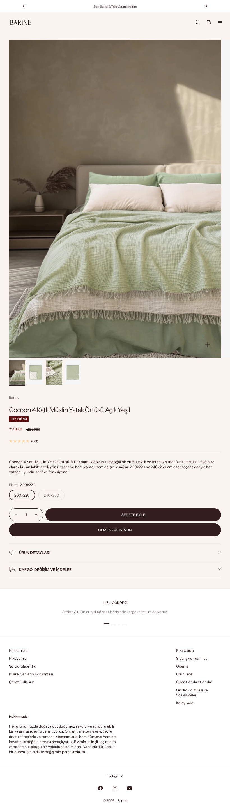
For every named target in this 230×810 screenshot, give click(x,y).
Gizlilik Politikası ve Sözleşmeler (192, 692)
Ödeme (182, 666)
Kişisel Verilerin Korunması (31, 674)
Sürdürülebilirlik (22, 666)
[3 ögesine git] (54, 372)
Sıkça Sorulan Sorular (194, 682)
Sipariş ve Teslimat (191, 658)
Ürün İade (184, 674)
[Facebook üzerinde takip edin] (100, 788)
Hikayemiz (17, 658)
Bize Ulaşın (185, 650)
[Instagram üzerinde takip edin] (115, 788)
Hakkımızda (19, 650)
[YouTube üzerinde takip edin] (129, 788)
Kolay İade (184, 703)
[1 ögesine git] (17, 372)
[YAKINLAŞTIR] (207, 344)
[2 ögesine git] (35, 372)
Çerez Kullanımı (22, 682)
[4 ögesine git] (73, 372)
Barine (14, 397)
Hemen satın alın (115, 530)
